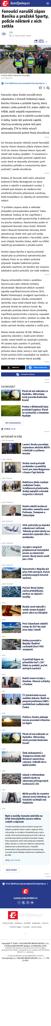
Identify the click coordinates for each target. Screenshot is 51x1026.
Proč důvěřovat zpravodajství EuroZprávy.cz (25, 83)
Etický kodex (8, 923)
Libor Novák (15, 860)
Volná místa (36, 927)
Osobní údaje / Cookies (20, 927)
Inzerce (45, 923)
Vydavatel (36, 923)
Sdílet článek (41, 41)
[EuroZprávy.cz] (17, 3)
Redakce (18, 923)
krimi (13, 429)
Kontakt (27, 923)
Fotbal (7, 429)
